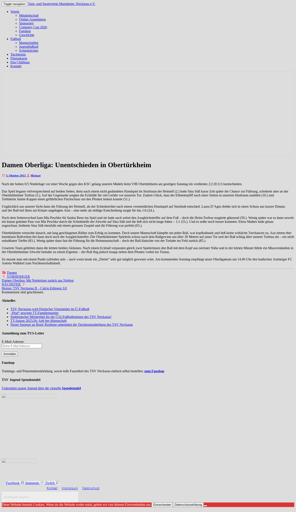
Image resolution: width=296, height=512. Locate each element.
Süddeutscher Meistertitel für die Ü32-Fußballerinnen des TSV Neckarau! (60, 317)
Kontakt (15, 66)
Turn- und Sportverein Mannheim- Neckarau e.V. (61, 4)
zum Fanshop (154, 371)
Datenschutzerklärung (188, 504)
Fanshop (25, 31)
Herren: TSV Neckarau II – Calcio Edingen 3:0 (34, 286)
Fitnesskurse (18, 58)
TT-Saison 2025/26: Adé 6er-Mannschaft (38, 321)
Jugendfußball (28, 46)
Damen (12, 272)
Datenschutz (90, 488)
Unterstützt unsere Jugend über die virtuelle (41, 388)
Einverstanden (162, 504)
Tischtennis (18, 54)
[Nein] (205, 505)
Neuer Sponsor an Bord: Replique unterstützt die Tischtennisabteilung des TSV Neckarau (71, 324)
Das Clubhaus (20, 62)
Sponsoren (26, 23)
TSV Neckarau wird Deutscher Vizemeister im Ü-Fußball (49, 309)
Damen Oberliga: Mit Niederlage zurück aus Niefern (38, 278)
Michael (36, 175)
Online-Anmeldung (32, 19)
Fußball (15, 39)
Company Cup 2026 (33, 27)
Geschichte (26, 35)
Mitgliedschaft (29, 15)
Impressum (70, 488)
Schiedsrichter (28, 50)
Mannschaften (28, 43)
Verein (14, 11)
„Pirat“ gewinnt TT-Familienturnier (34, 313)
